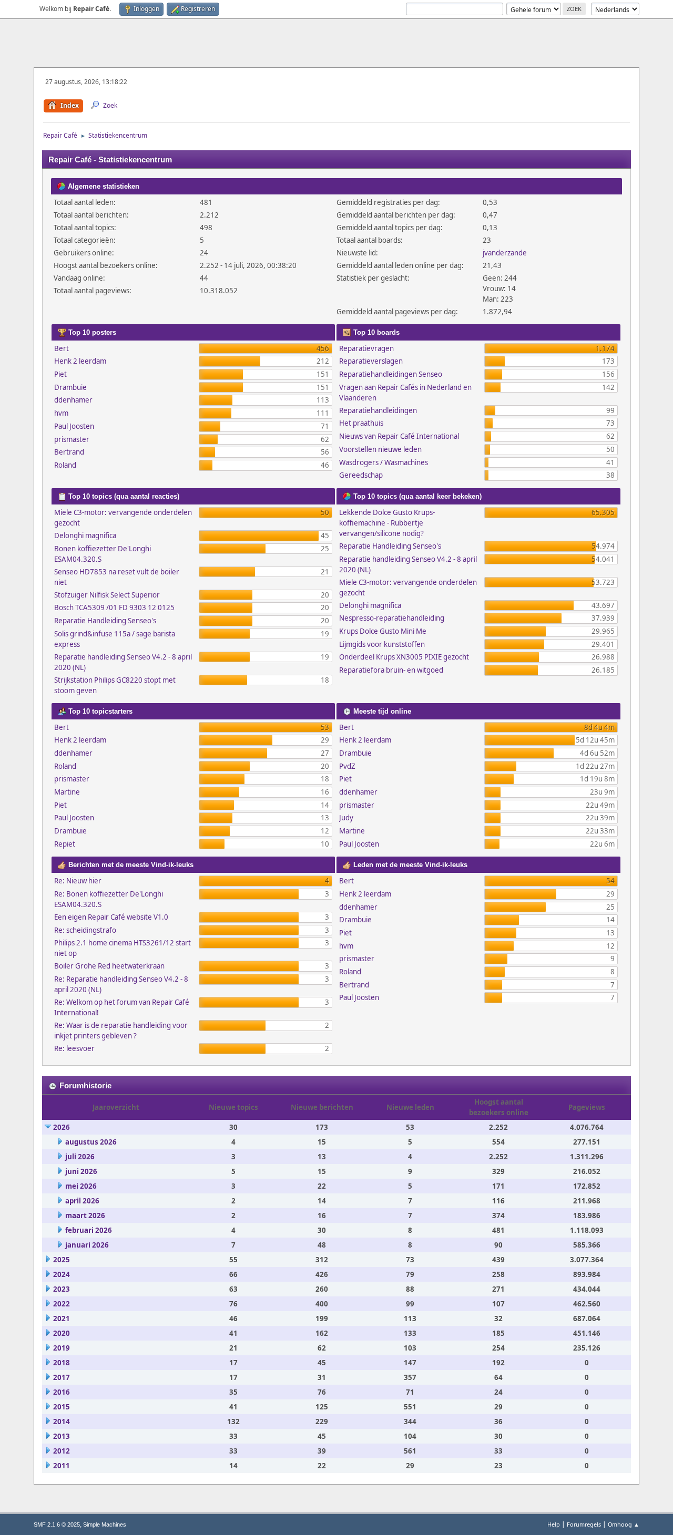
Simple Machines (104, 1524)
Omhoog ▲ (623, 1524)
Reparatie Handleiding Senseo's (105, 620)
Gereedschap (361, 475)
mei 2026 (81, 1186)
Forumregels (584, 1524)
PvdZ (347, 766)
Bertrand (69, 452)
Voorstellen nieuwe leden (380, 449)
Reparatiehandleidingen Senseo (390, 374)
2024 (61, 1274)
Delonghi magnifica (85, 535)
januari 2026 (87, 1245)
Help (553, 1524)
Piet (60, 374)
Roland (65, 465)
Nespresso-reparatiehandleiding (391, 618)
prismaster (71, 439)
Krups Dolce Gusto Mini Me (382, 631)
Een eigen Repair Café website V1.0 (111, 917)
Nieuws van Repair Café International (399, 436)
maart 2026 (85, 1215)
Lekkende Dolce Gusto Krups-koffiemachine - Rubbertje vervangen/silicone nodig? (387, 523)
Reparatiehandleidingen (378, 410)
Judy (346, 817)
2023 (61, 1289)
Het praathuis (361, 423)
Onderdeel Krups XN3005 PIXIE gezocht (404, 657)
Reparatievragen (366, 348)
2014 (61, 1421)
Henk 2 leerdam (80, 361)
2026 (61, 1127)
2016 (61, 1392)
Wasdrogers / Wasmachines (383, 462)
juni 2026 (81, 1171)
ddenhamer (73, 400)
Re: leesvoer (74, 1048)
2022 (61, 1304)
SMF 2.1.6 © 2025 (57, 1524)
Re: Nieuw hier (77, 880)
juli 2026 (80, 1156)
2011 (61, 1465)
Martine (67, 792)
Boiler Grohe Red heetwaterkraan (109, 966)
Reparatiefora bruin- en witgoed (391, 670)
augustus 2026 (91, 1142)
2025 (61, 1259)
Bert (61, 348)
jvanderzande (505, 252)
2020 (61, 1333)
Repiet (64, 844)
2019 (61, 1348)
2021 (61, 1318)
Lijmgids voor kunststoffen (382, 644)
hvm (61, 413)
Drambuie (70, 387)
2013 (61, 1436)
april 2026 (82, 1201)
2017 (61, 1377)
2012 (61, 1451)
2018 (61, 1362)
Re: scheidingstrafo (85, 930)
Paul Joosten (74, 426)
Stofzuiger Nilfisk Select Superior (107, 595)
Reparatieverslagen (371, 361)
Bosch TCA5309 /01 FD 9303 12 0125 (114, 607)
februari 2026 (88, 1230)
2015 (61, 1407)
